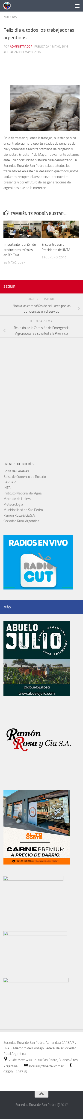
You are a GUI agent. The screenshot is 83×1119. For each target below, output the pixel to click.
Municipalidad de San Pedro (23, 510)
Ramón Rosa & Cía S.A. (19, 515)
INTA (7, 488)
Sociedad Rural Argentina (21, 521)
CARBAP (9, 482)
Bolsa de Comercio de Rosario (24, 477)
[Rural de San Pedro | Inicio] (8, 6)
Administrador (21, 46)
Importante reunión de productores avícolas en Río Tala (19, 249)
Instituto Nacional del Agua (22, 493)
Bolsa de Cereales (16, 471)
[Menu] (77, 6)
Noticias (10, 17)
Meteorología (13, 504)
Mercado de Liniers (17, 499)
